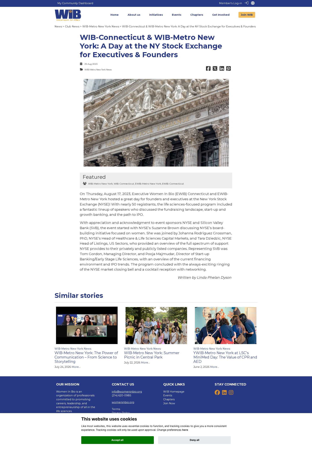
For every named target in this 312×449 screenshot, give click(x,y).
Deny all (194, 440)
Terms (116, 409)
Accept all (117, 440)
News (58, 26)
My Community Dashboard (75, 3)
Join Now (169, 403)
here (185, 430)
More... (76, 367)
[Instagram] (231, 393)
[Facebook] (217, 393)
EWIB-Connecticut (173, 183)
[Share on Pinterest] (228, 69)
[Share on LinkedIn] (222, 69)
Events (167, 395)
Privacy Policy (121, 413)
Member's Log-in (230, 3)
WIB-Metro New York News (100, 26)
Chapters (169, 399)
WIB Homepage (173, 391)
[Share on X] (215, 69)
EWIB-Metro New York (148, 183)
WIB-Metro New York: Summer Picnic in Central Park (151, 355)
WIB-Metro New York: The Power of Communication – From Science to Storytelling (86, 357)
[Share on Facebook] (208, 69)
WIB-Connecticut (124, 183)
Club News (72, 26)
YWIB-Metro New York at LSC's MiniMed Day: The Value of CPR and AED (225, 357)
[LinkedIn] (224, 393)
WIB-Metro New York (100, 183)
